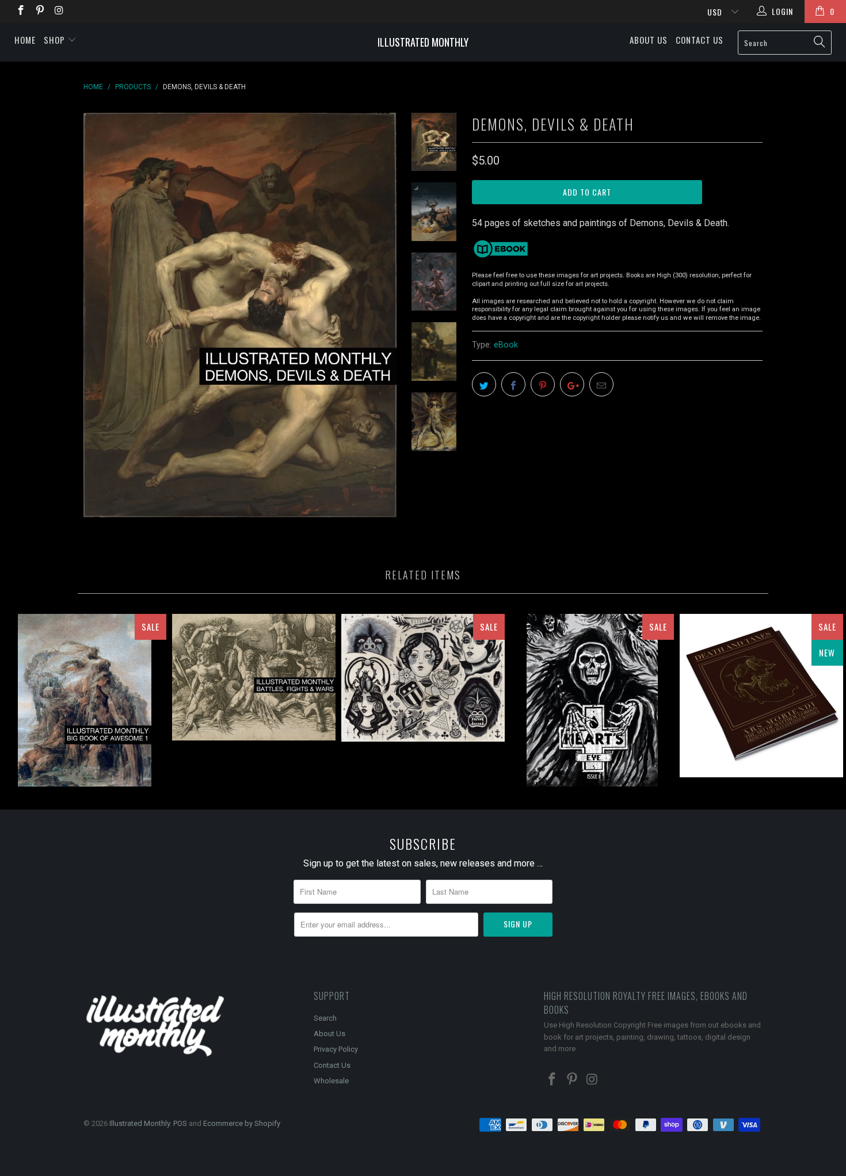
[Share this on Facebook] (513, 384)
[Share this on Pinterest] (543, 384)
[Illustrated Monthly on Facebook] (20, 11)
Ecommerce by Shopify (241, 1123)
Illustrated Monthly (423, 42)
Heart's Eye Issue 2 (592, 700)
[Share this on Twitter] (484, 384)
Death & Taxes (761, 695)
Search (325, 1018)
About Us (649, 39)
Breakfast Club (423, 678)
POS (180, 1123)
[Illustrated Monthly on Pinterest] (39, 11)
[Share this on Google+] (572, 384)
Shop (55, 39)
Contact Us (699, 39)
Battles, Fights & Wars (254, 677)
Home (25, 39)
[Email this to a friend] (601, 384)
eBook (506, 345)
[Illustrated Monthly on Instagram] (58, 11)
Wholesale (331, 1080)
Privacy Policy (336, 1049)
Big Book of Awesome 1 (84, 700)
